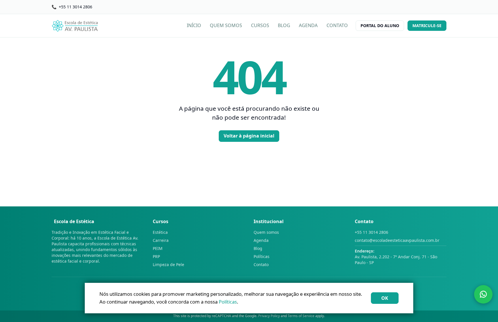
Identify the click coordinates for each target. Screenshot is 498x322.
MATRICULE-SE (427, 25)
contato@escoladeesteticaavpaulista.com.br (397, 240)
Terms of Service (301, 315)
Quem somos (266, 232)
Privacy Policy (269, 315)
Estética (160, 232)
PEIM (158, 248)
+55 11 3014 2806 (371, 232)
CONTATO (337, 25)
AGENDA (308, 25)
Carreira (161, 240)
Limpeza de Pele (168, 264)
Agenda (261, 240)
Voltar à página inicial (249, 136)
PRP (156, 256)
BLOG (284, 25)
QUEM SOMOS (226, 25)
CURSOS (260, 25)
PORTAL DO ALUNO (380, 25)
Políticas (261, 256)
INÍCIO (194, 25)
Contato (261, 264)
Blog (258, 248)
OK (384, 298)
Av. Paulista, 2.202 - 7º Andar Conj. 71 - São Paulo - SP (396, 256)
